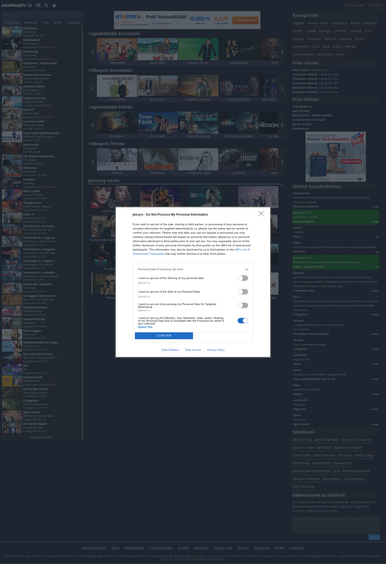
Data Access (193, 349)
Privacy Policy (216, 349)
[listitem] (193, 269)
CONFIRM (164, 335)
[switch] (243, 278)
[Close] (262, 215)
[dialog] (193, 282)
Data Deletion (170, 349)
